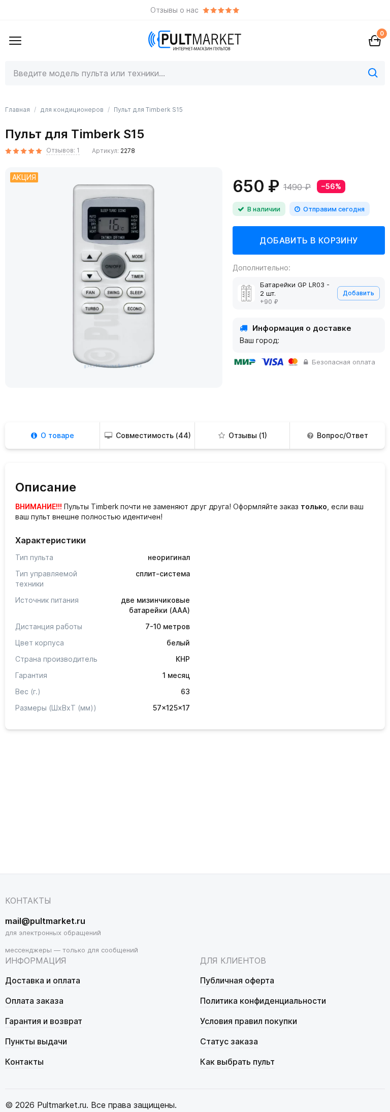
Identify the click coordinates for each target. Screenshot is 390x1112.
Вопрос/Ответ (342, 435)
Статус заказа (229, 1041)
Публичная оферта (237, 980)
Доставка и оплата (42, 980)
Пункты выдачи (36, 1041)
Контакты (24, 1062)
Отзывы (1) (248, 435)
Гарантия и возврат (43, 1021)
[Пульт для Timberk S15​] (114, 275)
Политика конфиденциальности (263, 1001)
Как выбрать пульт (237, 1062)
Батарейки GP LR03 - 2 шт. (295, 289)
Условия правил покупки (248, 1021)
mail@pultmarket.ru (45, 921)
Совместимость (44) (153, 435)
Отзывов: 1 (63, 150)
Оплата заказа (34, 1001)
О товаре (57, 435)
